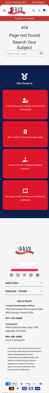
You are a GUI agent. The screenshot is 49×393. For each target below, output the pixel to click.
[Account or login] (39, 10)
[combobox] (24, 53)
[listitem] (25, 104)
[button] (4, 10)
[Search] (41, 53)
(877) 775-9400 (26, 18)
